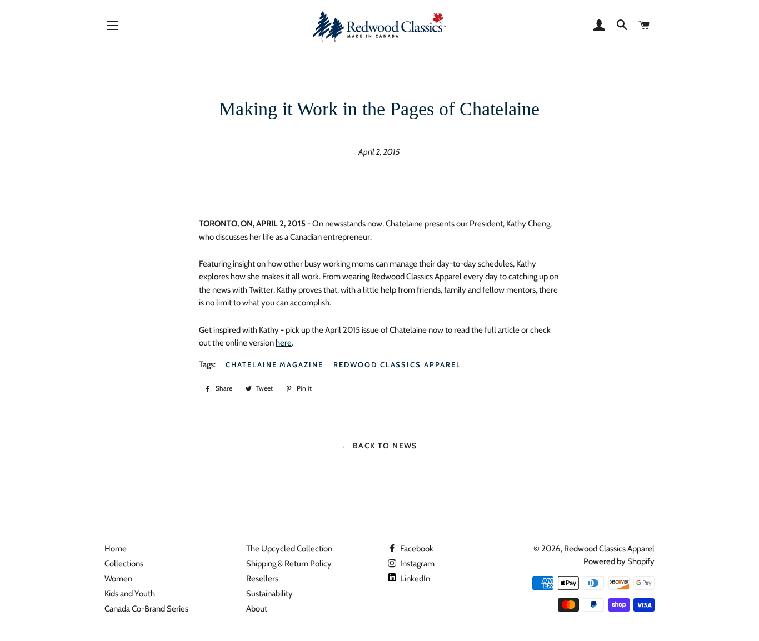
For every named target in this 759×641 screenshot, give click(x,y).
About (256, 609)
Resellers (262, 579)
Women (118, 579)
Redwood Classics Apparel (397, 364)
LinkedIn (414, 579)
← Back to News (379, 445)
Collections (123, 564)
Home (115, 549)
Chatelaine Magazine (274, 364)
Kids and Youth (129, 594)
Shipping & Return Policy (289, 564)
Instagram (416, 564)
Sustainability (269, 594)
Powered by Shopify (619, 561)
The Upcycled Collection (289, 549)
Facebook (415, 549)
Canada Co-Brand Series (146, 609)
